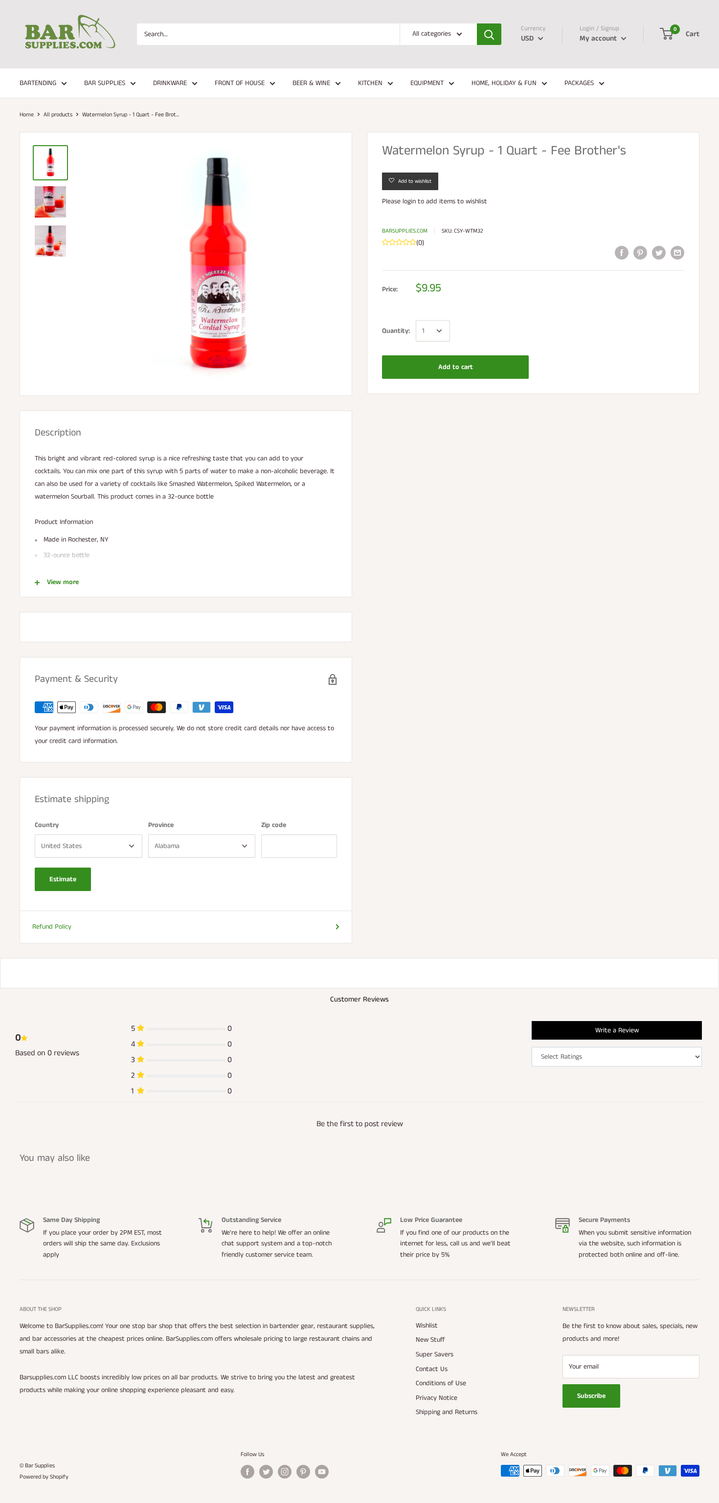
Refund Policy (51, 927)
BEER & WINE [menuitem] (311, 83)
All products (58, 114)
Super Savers (434, 1354)
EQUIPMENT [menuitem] (427, 83)
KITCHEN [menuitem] (370, 83)
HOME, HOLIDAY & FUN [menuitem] (504, 83)
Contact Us (432, 1369)
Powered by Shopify (44, 1477)
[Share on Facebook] (622, 253)
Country (47, 825)
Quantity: (396, 331)
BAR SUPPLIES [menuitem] (104, 83)
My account (599, 38)
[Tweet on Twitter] (659, 253)
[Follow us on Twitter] (266, 1472)
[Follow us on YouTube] (322, 1472)
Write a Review (617, 1030)
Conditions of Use (441, 1383)
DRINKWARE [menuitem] (170, 83)
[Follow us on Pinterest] (303, 1472)
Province (161, 825)
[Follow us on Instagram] (285, 1472)
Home (27, 114)
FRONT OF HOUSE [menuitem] (240, 83)
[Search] (489, 34)
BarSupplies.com (404, 231)
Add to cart (455, 367)
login (409, 201)
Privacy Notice (436, 1398)
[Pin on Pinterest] (640, 253)
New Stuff (430, 1340)
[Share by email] (677, 253)
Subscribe (591, 1396)
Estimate (62, 879)
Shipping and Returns (446, 1412)
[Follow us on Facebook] (247, 1472)
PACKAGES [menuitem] (579, 83)
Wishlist (427, 1325)
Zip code (273, 825)
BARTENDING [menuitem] (38, 83)
